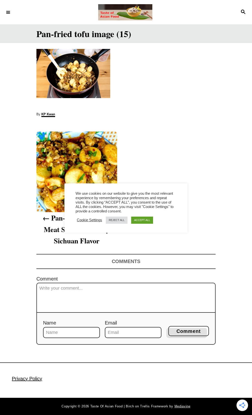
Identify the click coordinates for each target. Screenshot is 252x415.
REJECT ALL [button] (117, 220)
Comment (47, 279)
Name (49, 323)
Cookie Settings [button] (89, 220)
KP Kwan (48, 114)
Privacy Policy (27, 378)
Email (111, 323)
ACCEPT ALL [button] (142, 220)
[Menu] (8, 12)
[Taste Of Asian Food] (125, 12)
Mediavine (182, 406)
